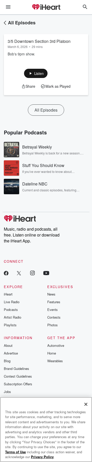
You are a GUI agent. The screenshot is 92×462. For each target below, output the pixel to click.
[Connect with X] (19, 273)
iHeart (8, 294)
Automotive (55, 345)
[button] (36, 73)
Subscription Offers (18, 383)
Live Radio (11, 301)
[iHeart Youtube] (46, 273)
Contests (54, 317)
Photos (52, 324)
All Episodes (22, 22)
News (51, 294)
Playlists (10, 324)
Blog (7, 360)
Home (51, 353)
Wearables (55, 360)
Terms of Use (15, 451)
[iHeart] (46, 7)
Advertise (11, 353)
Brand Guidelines (16, 368)
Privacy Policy (42, 456)
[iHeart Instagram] (32, 273)
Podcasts (11, 309)
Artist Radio (12, 317)
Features (53, 301)
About (8, 345)
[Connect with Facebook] (6, 273)
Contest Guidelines (18, 376)
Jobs (7, 391)
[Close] (85, 404)
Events (52, 309)
